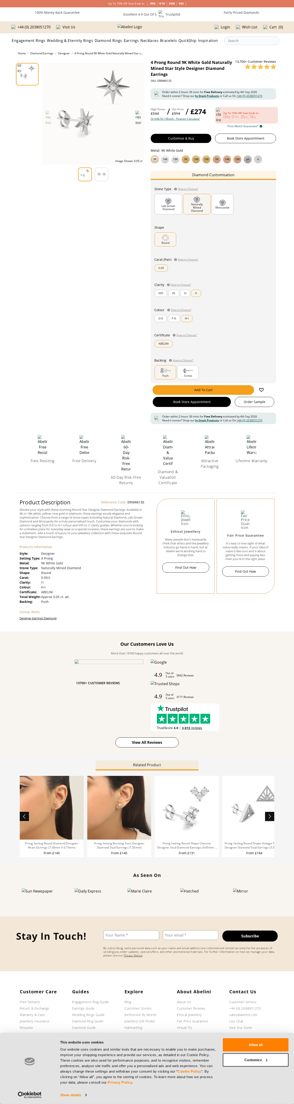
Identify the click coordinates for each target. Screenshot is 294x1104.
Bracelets (168, 40)
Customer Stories (138, 1008)
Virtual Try (184, 1027)
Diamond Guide (84, 1027)
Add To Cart (203, 390)
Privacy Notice (133, 955)
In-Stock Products (207, 96)
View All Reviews (147, 742)
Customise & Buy (181, 138)
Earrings (131, 40)
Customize (253, 1060)
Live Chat (236, 1021)
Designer (64, 53)
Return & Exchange (34, 1008)
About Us (184, 1002)
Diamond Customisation (213, 174)
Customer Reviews (191, 1008)
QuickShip (187, 40)
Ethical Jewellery (189, 1015)
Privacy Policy (120, 1082)
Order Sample (254, 402)
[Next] (269, 816)
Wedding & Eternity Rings (70, 40)
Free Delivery (30, 1002)
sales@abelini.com (243, 1015)
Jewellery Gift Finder (139, 1021)
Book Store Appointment (245, 138)
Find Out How (185, 567)
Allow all (256, 1045)
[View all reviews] (260, 66)
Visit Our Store (240, 1027)
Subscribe (250, 936)
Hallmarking (133, 1027)
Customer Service (243, 1002)
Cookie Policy (189, 1071)
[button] (213, 158)
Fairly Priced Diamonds (241, 12)
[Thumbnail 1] (27, 74)
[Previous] (24, 816)
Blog (127, 1002)
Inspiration (208, 40)
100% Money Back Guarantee (57, 12)
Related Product (147, 764)
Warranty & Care (32, 1015)
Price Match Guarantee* (243, 126)
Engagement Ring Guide (90, 1002)
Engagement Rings (28, 40)
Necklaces (149, 40)
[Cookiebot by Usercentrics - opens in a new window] (30, 1095)
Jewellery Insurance (35, 1021)
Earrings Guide (83, 1008)
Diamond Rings (108, 40)
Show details (70, 1095)
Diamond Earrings (42, 53)
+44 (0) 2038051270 (249, 96)
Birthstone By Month (140, 1015)
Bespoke (26, 1027)
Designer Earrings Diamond (38, 618)
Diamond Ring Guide (87, 1021)
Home (22, 53)
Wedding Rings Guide (88, 1015)
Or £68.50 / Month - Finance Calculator (175, 119)
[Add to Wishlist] (261, 390)
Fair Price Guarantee (192, 1021)
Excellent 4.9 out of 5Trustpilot (151, 14)
